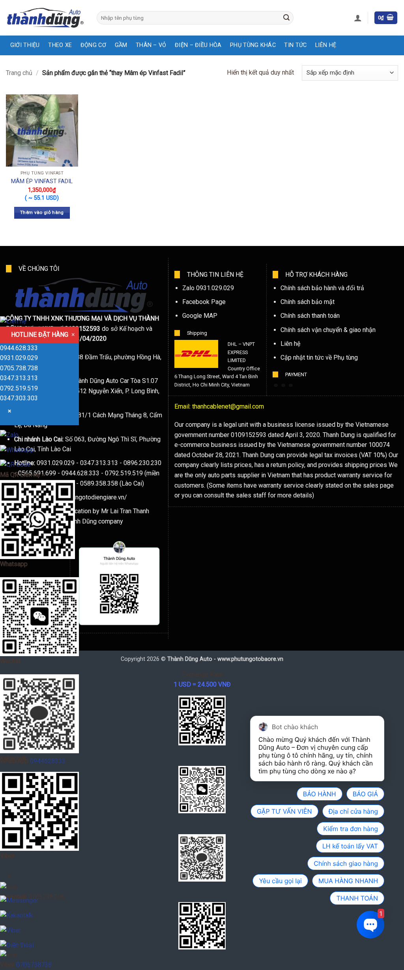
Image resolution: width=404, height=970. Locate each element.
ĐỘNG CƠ (93, 45)
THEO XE (60, 45)
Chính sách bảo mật (308, 302)
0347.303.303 (19, 398)
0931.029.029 (19, 358)
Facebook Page (204, 302)
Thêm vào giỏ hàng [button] (42, 212)
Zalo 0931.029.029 (208, 288)
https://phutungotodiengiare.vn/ (83, 497)
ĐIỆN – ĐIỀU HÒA (198, 45)
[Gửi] (286, 17)
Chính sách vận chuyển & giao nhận (328, 330)
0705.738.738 (19, 368)
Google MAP (199, 315)
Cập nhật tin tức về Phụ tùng (319, 357)
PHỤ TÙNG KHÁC (253, 45)
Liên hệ (290, 343)
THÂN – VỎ (151, 45)
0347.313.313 (19, 378)
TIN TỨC (295, 45)
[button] (358, 17)
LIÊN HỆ (325, 45)
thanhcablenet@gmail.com (228, 406)
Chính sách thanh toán (310, 315)
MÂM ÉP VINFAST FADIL (42, 181)
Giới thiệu (25, 45)
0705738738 (34, 964)
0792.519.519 (19, 388)
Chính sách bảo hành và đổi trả (322, 288)
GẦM (121, 45)
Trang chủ (19, 73)
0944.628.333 (19, 348)
